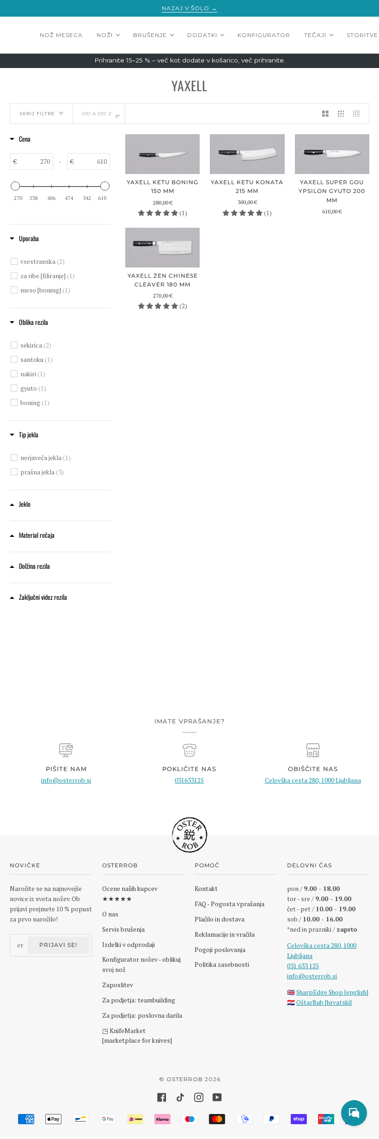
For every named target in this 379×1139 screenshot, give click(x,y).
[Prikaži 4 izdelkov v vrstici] (358, 114)
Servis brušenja (123, 929)
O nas (110, 914)
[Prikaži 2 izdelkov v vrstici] (325, 114)
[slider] (15, 186)
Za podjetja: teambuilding (138, 1000)
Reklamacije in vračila (225, 934)
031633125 (189, 780)
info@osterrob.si (66, 780)
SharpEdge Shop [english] (332, 992)
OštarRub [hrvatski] (324, 1002)
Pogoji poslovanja (220, 950)
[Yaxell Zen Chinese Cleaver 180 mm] (162, 248)
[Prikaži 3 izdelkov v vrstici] (341, 114)
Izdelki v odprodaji (128, 944)
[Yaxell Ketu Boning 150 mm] (162, 154)
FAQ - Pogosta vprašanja (229, 904)
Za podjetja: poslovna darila (142, 1015)
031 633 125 (303, 966)
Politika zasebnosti (222, 964)
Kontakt (206, 888)
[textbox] (35, 161)
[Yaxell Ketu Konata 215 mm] (247, 154)
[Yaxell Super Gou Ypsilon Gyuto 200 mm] (332, 154)
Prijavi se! (58, 944)
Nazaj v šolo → (189, 8)
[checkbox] (61, 261)
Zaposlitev (117, 985)
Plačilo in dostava (220, 919)
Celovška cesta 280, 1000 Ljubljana (313, 780)
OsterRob (184, 1079)
